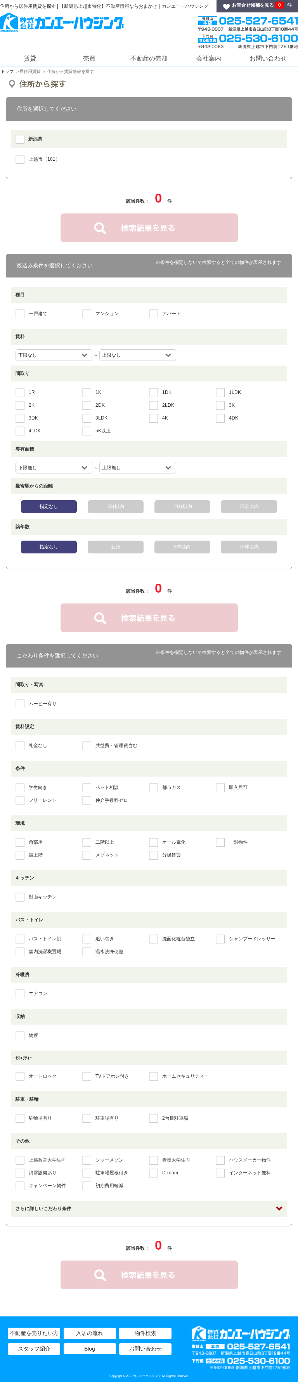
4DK (233, 418)
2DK (100, 405)
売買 (89, 58)
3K (232, 405)
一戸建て (38, 313)
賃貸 (30, 58)
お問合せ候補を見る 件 (262, 5)
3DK (33, 418)
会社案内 (208, 58)
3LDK (101, 418)
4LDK (35, 431)
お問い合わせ (268, 58)
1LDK (235, 392)
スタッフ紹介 (34, 1349)
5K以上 (103, 431)
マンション (107, 313)
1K (98, 392)
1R (32, 392)
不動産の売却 (149, 58)
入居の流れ (89, 1333)
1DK (167, 392)
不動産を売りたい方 (34, 1333)
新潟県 (35, 139)
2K (32, 405)
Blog (89, 1349)
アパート (171, 313)
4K (165, 418)
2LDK (168, 405)
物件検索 (145, 1333)
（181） (44, 159)
